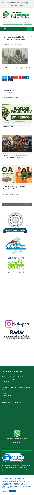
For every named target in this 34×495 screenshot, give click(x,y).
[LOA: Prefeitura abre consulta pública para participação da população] (17, 174)
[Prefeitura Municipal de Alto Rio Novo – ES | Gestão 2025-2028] (17, 14)
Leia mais (16, 486)
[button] (24, 204)
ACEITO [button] (12, 491)
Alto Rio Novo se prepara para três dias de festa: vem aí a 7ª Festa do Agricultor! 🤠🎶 (16, 156)
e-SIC (9, 395)
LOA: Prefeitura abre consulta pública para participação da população (14, 187)
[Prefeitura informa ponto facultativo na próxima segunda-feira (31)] (17, 113)
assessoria (14, 467)
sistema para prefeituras (23, 465)
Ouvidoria (4, 395)
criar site (13, 465)
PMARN (6, 44)
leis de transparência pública (10, 472)
